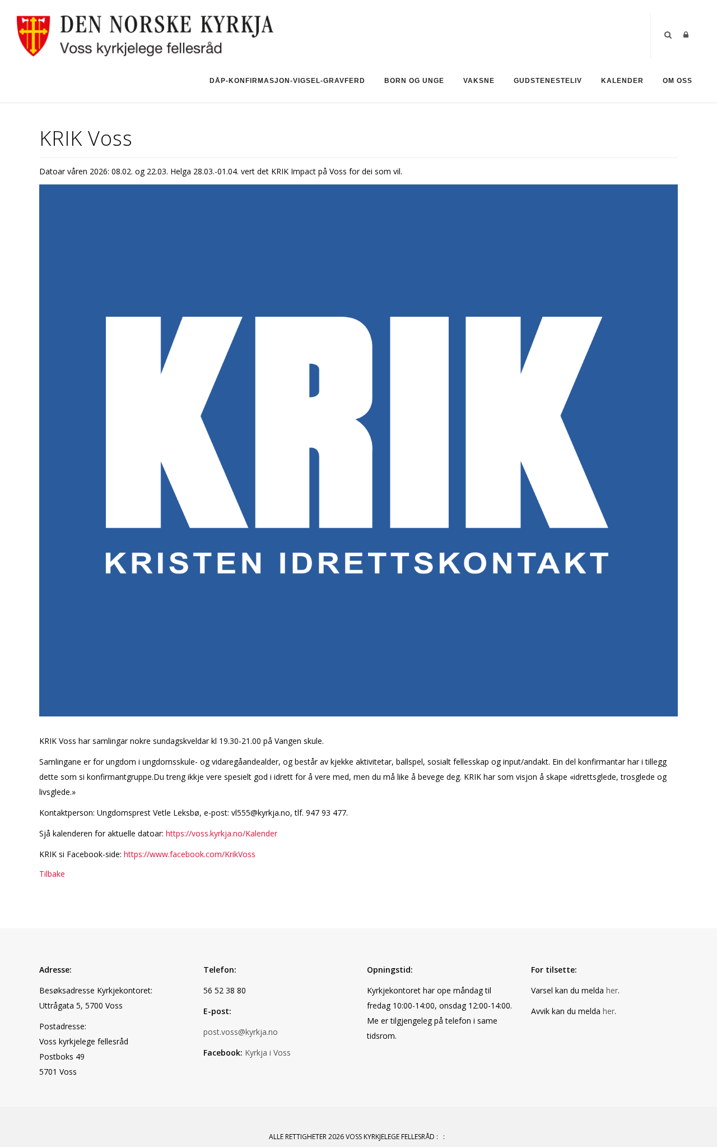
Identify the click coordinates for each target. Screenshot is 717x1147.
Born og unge (414, 81)
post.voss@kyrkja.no (240, 1031)
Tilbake (52, 873)
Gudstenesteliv (548, 81)
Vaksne (479, 81)
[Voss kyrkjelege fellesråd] (146, 34)
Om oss (677, 81)
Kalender (622, 81)
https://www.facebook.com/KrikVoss (189, 854)
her (612, 990)
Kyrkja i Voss (268, 1052)
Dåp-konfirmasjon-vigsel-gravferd (287, 81)
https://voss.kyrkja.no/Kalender (221, 833)
